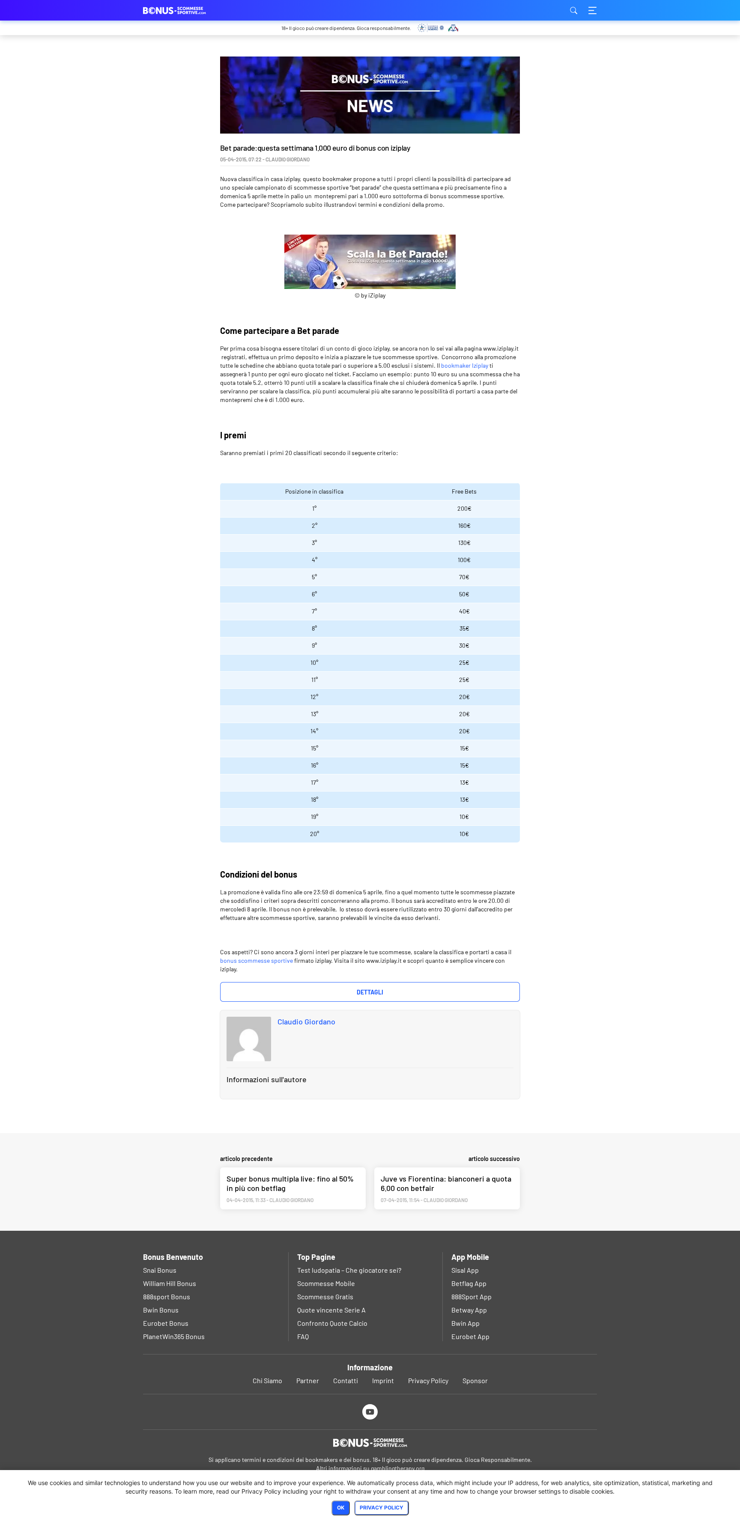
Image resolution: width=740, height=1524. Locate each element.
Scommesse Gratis (325, 1296)
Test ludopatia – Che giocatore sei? (349, 1270)
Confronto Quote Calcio (332, 1323)
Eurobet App (470, 1336)
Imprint (383, 1380)
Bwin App (465, 1323)
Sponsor (475, 1380)
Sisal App (465, 1270)
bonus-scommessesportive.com (186, 10)
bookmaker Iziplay (464, 365)
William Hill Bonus (169, 1283)
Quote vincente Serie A (331, 1310)
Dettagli (370, 992)
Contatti (345, 1380)
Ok (340, 1507)
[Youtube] (370, 1412)
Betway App (469, 1310)
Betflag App (468, 1283)
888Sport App (471, 1296)
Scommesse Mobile (326, 1283)
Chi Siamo (267, 1380)
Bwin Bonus (161, 1310)
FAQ (303, 1336)
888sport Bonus (166, 1296)
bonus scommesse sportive (256, 960)
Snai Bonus (159, 1270)
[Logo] (370, 1442)
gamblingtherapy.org (397, 1468)
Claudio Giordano (306, 1021)
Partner (307, 1380)
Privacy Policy (428, 1380)
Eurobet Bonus (165, 1323)
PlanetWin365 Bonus (174, 1336)
